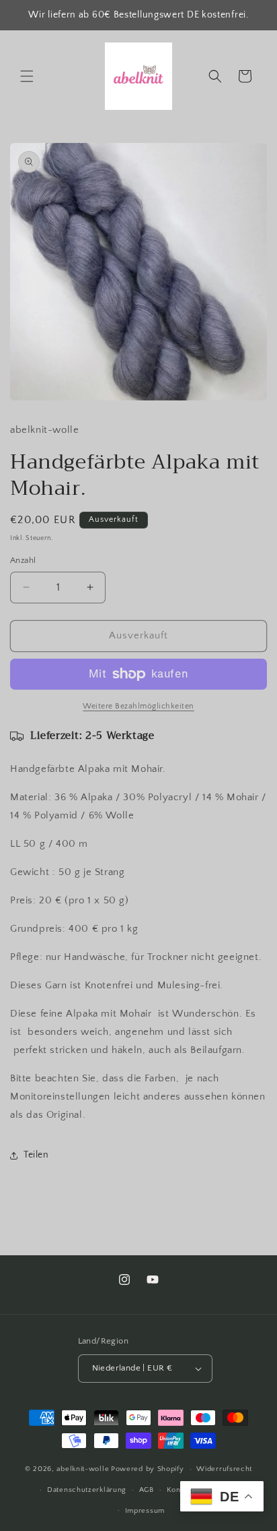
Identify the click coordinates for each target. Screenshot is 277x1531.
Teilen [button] (36, 1154)
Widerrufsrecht (224, 1469)
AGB (146, 1490)
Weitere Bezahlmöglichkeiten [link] (138, 706)
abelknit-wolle (82, 1469)
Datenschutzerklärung (86, 1490)
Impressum (145, 1511)
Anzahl (23, 560)
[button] (27, 76)
